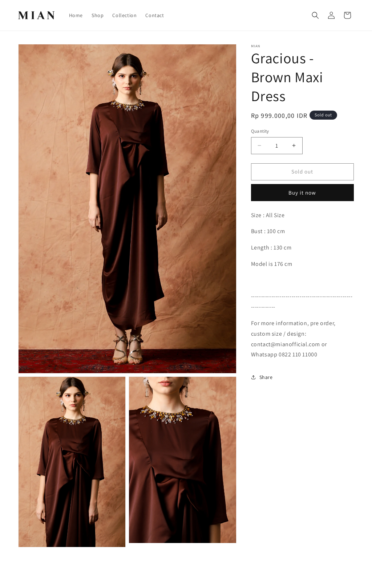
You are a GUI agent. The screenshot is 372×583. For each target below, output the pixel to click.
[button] (315, 15)
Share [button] (266, 377)
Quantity (260, 131)
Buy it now (302, 192)
